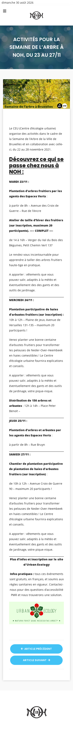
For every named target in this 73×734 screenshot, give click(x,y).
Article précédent (38, 649)
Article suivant (35, 660)
